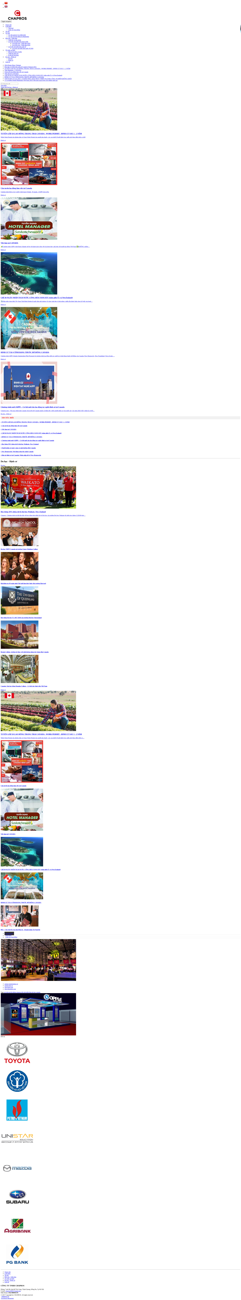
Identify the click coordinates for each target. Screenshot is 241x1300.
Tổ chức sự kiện (10, 50)
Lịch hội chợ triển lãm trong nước (18, 41)
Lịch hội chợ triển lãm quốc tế (17, 47)
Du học (10, 58)
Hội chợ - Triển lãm (11, 38)
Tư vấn (7, 33)
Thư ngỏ (10, 28)
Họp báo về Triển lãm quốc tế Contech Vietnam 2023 (21, 67)
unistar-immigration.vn (11, 984)
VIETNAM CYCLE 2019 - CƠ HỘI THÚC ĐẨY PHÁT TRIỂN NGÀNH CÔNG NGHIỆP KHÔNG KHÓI (38, 79)
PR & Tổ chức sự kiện (15, 52)
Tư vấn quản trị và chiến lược (17, 35)
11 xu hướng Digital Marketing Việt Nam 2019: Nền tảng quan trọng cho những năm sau (31, 80)
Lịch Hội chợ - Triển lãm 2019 (21, 43)
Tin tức (7, 1275)
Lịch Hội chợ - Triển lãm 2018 (21, 45)
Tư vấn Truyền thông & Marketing (18, 36)
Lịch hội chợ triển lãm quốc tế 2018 (22, 48)
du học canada (35, 992)
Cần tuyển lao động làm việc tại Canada (16, 72)
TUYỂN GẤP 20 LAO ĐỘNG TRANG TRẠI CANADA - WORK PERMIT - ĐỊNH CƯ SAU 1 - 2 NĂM (37, 68)
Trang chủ (4, 87)
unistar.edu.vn (9, 985)
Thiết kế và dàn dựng (14, 40)
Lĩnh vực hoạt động (14, 30)
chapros (18, 992)
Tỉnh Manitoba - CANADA (13, 70)
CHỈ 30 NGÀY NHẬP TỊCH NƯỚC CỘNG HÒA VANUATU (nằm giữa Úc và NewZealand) (33, 75)
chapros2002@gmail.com (13, 1291)
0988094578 (5, 1296)
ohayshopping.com (10, 989)
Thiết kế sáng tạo (13, 53)
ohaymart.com (9, 987)
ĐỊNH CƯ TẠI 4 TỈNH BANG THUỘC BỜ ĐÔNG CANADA (24, 77)
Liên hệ (7, 62)
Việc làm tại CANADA (12, 73)
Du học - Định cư (10, 57)
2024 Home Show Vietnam (13, 65)
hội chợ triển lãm (26, 992)
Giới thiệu (8, 26)
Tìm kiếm (3, 85)
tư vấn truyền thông (10, 992)
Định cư (3, 690)
